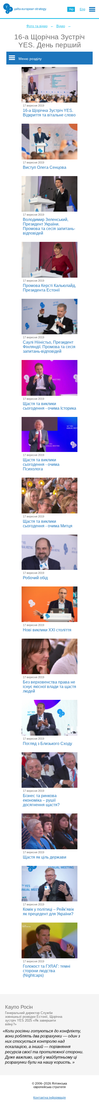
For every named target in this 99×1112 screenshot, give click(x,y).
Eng (82, 9)
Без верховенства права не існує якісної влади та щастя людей (49, 686)
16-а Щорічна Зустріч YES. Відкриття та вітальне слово (49, 112)
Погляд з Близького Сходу (47, 743)
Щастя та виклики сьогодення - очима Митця (47, 523)
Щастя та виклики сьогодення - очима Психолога (41, 464)
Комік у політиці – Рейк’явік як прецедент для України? (48, 911)
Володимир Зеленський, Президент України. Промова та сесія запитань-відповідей (49, 226)
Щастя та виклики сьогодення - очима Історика (49, 406)
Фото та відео (36, 26)
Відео (60, 26)
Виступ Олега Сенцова (44, 167)
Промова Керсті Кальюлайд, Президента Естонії (49, 287)
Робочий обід (35, 578)
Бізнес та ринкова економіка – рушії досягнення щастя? (41, 800)
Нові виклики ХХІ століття (47, 630)
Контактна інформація (49, 1097)
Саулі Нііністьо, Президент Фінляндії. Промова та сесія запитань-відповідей (49, 346)
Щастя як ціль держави (44, 857)
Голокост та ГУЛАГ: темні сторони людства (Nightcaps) (46, 970)
